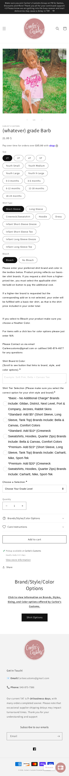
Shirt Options (35, 617)
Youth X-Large (36, 173)
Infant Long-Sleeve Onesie (21, 239)
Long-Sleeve (36, 209)
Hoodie (43, 216)
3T (18, 158)
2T (7, 158)
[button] (4, 28)
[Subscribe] (58, 736)
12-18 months (36, 188)
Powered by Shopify (43, 770)
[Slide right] (42, 119)
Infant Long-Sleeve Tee (19, 246)
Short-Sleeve (13, 209)
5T (41, 158)
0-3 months (12, 180)
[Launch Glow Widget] (61, 768)
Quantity (7, 499)
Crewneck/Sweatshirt (18, 216)
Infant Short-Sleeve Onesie (21, 224)
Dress (58, 216)
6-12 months (13, 188)
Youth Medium (36, 165)
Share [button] (9, 567)
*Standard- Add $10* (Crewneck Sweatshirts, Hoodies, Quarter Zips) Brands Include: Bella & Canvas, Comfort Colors (37, 436)
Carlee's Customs (30, 770)
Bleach (10, 260)
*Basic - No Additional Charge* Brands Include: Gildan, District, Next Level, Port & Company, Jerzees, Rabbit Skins (36, 403)
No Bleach (28, 260)
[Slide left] (27, 119)
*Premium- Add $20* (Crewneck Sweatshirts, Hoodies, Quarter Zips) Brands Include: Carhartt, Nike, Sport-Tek (37, 469)
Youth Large (13, 173)
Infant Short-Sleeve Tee (19, 231)
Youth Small (13, 165)
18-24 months (14, 195)
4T (29, 158)
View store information (18, 559)
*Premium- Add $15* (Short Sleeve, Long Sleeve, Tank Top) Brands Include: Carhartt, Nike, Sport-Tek (37, 452)
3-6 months (34, 180)
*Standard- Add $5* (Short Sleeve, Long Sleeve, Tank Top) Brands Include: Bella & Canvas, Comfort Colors (36, 420)
